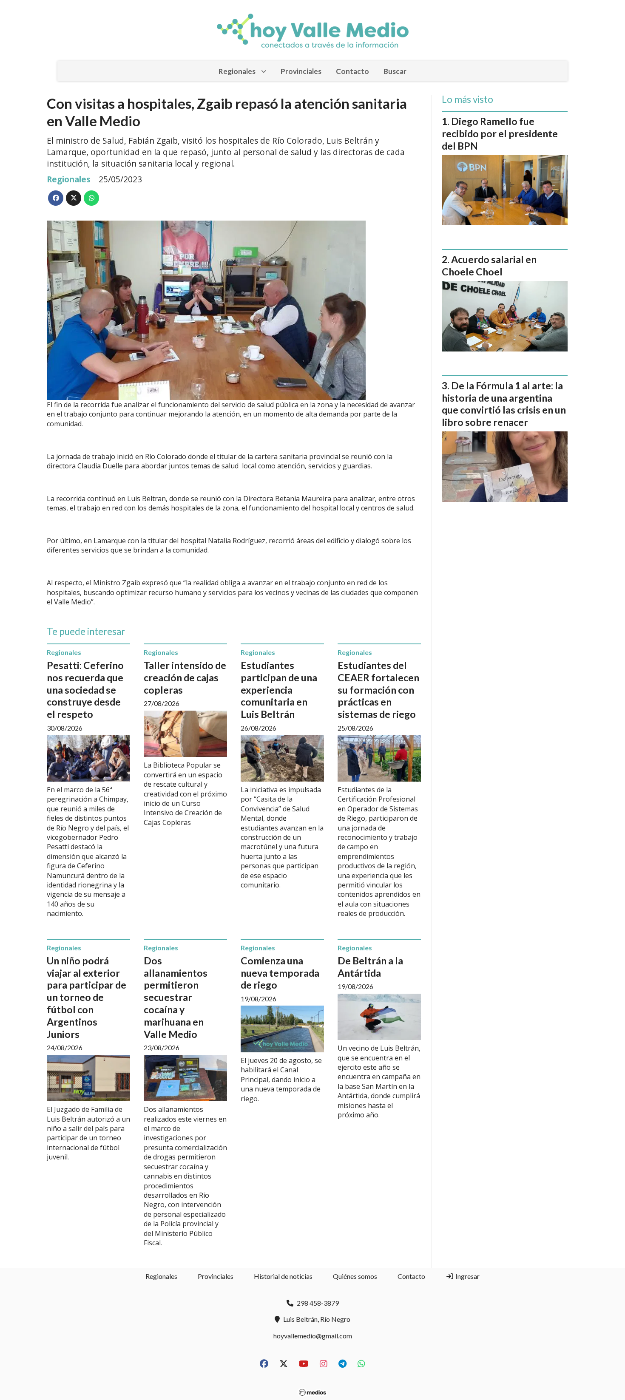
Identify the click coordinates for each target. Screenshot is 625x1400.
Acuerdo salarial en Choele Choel (489, 265)
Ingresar (467, 1276)
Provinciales (301, 71)
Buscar (395, 71)
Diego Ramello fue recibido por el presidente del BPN (500, 133)
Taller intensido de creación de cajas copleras (185, 677)
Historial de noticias (283, 1276)
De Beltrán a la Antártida (370, 967)
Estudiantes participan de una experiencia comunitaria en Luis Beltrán (279, 689)
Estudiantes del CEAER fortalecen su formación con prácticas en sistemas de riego (378, 689)
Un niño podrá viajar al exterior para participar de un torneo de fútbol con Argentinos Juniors (86, 997)
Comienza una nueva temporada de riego (280, 973)
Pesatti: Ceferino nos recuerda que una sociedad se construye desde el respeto (85, 689)
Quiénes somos (355, 1276)
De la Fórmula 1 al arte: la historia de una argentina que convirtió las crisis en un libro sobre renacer (504, 404)
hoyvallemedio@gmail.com (312, 1336)
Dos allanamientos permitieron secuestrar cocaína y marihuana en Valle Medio (175, 997)
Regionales (237, 71)
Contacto (352, 71)
